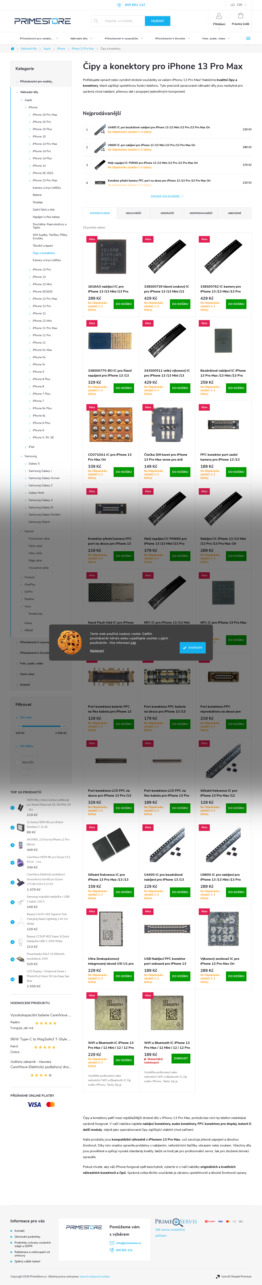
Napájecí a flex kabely (46, 217)
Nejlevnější (133, 213)
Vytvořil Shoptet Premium (236, 1276)
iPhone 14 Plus (42, 158)
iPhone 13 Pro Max (45, 180)
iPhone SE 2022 (43, 173)
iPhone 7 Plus (41, 394)
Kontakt (20, 1231)
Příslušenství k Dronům (35, 653)
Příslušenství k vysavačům (37, 642)
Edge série (35, 560)
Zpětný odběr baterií (27, 1261)
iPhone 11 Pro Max (45, 328)
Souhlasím (195, 647)
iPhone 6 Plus (41, 423)
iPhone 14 (39, 166)
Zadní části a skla (43, 210)
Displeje (38, 202)
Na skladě (29, 756)
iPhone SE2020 (42, 292)
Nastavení (97, 650)
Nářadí (29, 630)
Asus (28, 606)
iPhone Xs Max (42, 350)
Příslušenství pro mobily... (36, 81)
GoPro (29, 592)
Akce (27, 762)
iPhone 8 (38, 386)
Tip (25, 775)
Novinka (28, 769)
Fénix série (35, 546)
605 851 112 (124, 1250)
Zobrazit (181, 1058)
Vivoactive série (39, 568)
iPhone (33, 107)
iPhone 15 (39, 137)
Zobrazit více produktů (165, 196)
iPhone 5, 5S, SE (43, 437)
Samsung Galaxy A (41, 500)
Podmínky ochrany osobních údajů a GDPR (33, 1244)
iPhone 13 (39, 277)
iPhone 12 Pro (42, 306)
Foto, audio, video (31, 663)
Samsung (31, 456)
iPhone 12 (39, 313)
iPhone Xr (39, 364)
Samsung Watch (39, 522)
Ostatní (25, 685)
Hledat (157, 21)
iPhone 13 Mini (42, 284)
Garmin (29, 531)
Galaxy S (34, 464)
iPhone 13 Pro (42, 270)
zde (133, 643)
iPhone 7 (38, 401)
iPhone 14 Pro (42, 151)
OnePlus (30, 585)
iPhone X (38, 372)
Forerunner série (39, 539)
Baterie (37, 195)
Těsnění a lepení (43, 246)
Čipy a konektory (44, 253)
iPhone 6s (39, 416)
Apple (28, 100)
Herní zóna (27, 674)
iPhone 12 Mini (42, 321)
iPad (31, 447)
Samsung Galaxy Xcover (44, 478)
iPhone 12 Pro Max (45, 299)
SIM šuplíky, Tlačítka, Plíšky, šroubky (50, 236)
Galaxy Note (36, 493)
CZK (239, 5)
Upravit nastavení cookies (95, 1276)
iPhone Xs (39, 357)
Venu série (35, 553)
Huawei (29, 577)
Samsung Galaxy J (40, 471)
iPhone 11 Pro (42, 335)
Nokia (28, 623)
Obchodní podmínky (27, 1237)
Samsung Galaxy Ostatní (44, 515)
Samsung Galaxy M (41, 507)
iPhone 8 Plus (41, 379)
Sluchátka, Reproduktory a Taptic (50, 226)
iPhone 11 (39, 343)
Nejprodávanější (201, 213)
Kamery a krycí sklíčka (47, 188)
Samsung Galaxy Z (40, 485)
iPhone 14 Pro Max (45, 144)
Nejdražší (167, 213)
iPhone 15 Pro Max (45, 115)
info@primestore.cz (128, 1243)
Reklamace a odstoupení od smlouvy (32, 1253)
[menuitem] (35, 38)
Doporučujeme (100, 213)
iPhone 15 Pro (42, 122)
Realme (29, 599)
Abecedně (234, 213)
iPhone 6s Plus (42, 408)
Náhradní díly (29, 92)
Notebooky (36, 614)
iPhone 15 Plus (42, 129)
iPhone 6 (38, 430)
